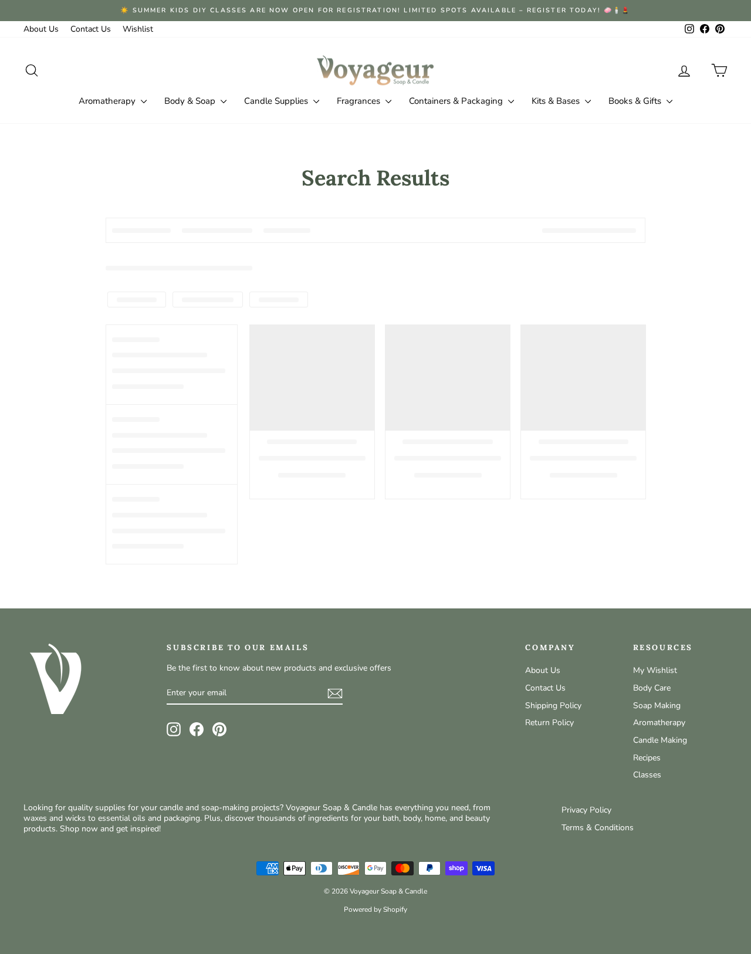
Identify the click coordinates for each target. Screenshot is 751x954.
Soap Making (657, 705)
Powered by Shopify (375, 909)
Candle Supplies (277, 101)
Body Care (652, 687)
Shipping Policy (553, 705)
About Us (41, 29)
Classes (647, 774)
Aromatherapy (108, 101)
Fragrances (360, 101)
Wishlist (138, 29)
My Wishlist (655, 670)
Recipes (647, 757)
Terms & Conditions (597, 827)
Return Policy (549, 722)
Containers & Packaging (457, 101)
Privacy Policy (586, 810)
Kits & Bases (557, 101)
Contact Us (90, 29)
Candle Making (660, 740)
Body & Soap (191, 101)
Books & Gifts (636, 101)
